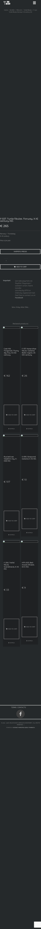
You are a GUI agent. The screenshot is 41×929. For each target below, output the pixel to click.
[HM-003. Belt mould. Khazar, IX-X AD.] (29, 542)
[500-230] (7, 2)
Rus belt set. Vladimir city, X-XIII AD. (10, 459)
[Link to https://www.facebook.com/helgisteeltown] (20, 714)
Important (6, 280)
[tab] (7, 280)
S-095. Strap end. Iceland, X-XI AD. (29, 458)
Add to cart (21, 267)
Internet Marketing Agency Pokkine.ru (24, 727)
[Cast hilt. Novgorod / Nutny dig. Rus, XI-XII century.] (11, 328)
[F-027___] (20, 137)
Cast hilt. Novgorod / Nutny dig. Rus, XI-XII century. (11, 352)
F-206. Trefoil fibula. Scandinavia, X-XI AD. (11, 566)
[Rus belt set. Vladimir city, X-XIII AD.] (11, 436)
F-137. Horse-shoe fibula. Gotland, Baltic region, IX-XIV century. (29, 352)
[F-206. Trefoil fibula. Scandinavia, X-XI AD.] (11, 542)
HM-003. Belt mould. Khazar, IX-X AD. (28, 565)
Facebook (19, 298)
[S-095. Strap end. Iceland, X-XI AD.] (29, 436)
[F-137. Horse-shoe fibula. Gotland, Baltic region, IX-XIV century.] (29, 328)
